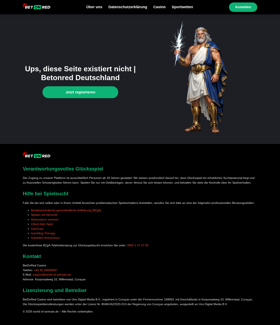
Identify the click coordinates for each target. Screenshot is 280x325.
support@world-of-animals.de (52, 274)
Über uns (94, 7)
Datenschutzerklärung (127, 7)
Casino (159, 7)
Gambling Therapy (43, 233)
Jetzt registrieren (80, 92)
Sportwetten (182, 7)
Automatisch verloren (44, 219)
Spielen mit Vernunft (44, 214)
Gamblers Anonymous (45, 237)
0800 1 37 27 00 (137, 245)
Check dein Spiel (42, 224)
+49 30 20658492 (45, 270)
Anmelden (243, 7)
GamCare (37, 228)
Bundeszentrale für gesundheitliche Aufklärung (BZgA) (66, 210)
